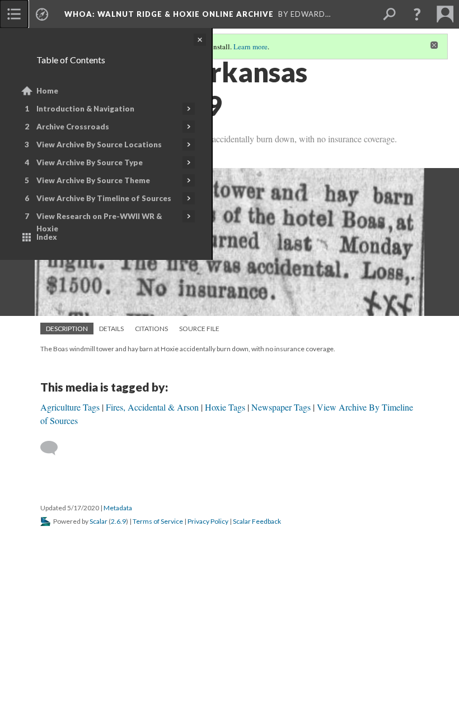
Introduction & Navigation (85, 108)
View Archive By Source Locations (99, 144)
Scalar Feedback (257, 521)
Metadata (118, 508)
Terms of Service (158, 521)
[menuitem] (14, 14)
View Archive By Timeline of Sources (103, 198)
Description (67, 328)
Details (111, 328)
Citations (151, 328)
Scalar (98, 521)
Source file (199, 328)
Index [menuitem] (46, 236)
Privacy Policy (208, 521)
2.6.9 (118, 521)
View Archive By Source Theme (93, 180)
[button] (417, 14)
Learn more (250, 46)
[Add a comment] (54, 448)
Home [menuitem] (47, 90)
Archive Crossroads (72, 126)
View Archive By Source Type (89, 162)
